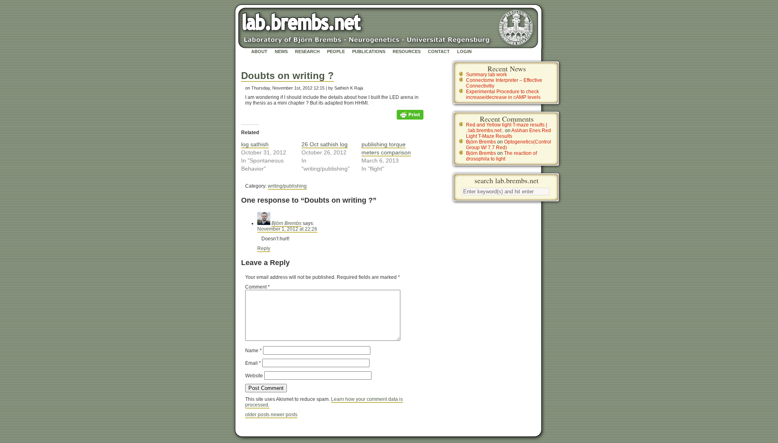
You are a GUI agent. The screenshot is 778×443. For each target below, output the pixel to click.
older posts (258, 414)
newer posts (284, 414)
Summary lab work (486, 74)
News (281, 51)
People (336, 51)
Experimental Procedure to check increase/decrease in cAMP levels (503, 94)
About (259, 51)
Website (254, 376)
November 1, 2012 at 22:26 (287, 229)
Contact (439, 51)
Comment (257, 287)
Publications (368, 51)
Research (307, 51)
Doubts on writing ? (287, 75)
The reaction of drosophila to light (501, 156)
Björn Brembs (286, 223)
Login (464, 51)
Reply (263, 248)
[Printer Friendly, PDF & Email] (410, 114)
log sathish (255, 144)
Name (253, 350)
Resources (407, 51)
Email (253, 363)
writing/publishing (287, 186)
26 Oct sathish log (324, 144)
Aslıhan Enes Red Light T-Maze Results (508, 133)
